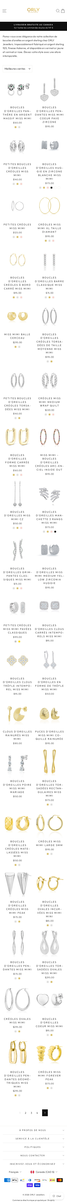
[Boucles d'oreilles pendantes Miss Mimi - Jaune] (19, 978)
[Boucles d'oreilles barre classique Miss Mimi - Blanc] (46, 297)
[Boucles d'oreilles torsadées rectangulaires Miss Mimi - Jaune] (48, 804)
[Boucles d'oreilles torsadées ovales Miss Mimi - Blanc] (48, 982)
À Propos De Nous (32, 1130)
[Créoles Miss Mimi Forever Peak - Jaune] (48, 1088)
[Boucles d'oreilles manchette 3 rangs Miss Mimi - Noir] (55, 531)
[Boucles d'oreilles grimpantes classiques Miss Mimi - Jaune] (17, 588)
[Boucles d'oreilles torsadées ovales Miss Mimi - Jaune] (51, 982)
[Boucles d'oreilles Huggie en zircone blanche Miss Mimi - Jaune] (44, 187)
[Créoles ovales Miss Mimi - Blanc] (15, 1031)
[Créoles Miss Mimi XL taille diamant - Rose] (53, 240)
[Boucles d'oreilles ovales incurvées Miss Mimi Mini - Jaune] (48, 925)
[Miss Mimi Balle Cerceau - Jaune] (15, 347)
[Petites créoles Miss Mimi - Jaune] (17, 237)
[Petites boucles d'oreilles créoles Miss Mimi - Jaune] (17, 184)
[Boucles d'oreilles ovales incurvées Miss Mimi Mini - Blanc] (51, 925)
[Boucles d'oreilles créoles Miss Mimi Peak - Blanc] (15, 921)
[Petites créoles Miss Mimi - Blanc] (14, 237)
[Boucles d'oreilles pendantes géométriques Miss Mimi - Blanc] (19, 1095)
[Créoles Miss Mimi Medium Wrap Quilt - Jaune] (49, 414)
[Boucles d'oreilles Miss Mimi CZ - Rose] (21, 528)
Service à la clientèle (33, 1138)
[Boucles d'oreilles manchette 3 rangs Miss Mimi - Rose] (51, 531)
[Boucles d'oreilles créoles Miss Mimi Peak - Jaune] (19, 921)
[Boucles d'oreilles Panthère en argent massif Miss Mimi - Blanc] (19, 127)
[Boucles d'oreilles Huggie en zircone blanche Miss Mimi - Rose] (48, 187)
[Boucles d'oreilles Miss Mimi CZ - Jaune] (17, 528)
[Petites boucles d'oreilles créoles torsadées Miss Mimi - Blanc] (15, 418)
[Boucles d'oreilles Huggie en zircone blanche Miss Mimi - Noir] (51, 187)
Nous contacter (32, 1155)
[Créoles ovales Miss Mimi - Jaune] (19, 1031)
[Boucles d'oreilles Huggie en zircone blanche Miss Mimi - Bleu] (55, 187)
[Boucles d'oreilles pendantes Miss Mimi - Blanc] (15, 978)
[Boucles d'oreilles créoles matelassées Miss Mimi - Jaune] (15, 865)
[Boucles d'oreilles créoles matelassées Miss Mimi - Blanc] (19, 865)
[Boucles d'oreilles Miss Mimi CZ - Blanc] (14, 528)
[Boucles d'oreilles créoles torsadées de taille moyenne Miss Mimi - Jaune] (51, 361)
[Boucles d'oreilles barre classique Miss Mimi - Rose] (53, 297)
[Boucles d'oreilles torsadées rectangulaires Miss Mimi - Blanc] (51, 804)
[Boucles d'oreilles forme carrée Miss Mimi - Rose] (21, 475)
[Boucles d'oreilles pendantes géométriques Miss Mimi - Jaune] (15, 1095)
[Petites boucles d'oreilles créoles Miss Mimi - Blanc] (14, 184)
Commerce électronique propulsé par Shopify (34, 1200)
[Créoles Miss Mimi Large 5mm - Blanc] (51, 854)
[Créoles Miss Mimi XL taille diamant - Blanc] (49, 240)
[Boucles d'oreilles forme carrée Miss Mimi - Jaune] (14, 475)
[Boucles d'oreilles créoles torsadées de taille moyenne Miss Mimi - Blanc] (48, 361)
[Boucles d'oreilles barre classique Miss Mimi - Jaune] (49, 297)
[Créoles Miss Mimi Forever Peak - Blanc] (51, 1088)
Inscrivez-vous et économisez (33, 1164)
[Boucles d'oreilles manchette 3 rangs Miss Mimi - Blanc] (44, 531)
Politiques (33, 1147)
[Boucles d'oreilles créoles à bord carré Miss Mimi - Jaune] (14, 297)
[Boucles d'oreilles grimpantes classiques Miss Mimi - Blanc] (14, 588)
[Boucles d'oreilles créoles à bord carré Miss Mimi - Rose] (21, 297)
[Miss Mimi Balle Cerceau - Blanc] (19, 347)
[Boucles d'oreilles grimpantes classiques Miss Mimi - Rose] (21, 588)
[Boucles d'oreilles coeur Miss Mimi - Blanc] (48, 1035)
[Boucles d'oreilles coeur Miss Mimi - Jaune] (51, 1035)
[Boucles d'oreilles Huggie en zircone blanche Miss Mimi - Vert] (59, 187)
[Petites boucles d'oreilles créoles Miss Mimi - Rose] (21, 184)
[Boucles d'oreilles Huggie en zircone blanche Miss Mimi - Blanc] (40, 187)
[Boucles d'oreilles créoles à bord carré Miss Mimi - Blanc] (17, 297)
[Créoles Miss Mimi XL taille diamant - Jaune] (46, 240)
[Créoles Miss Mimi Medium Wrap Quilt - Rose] (53, 414)
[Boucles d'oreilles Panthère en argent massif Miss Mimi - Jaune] (15, 127)
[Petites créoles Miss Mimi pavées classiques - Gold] (19, 641)
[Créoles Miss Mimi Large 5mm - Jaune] (48, 854)
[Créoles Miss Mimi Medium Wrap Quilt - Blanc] (46, 414)
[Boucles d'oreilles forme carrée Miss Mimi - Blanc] (17, 475)
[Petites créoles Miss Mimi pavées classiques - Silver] (15, 641)
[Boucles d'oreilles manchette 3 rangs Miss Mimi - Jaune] (48, 531)
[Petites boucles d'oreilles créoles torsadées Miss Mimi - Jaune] (19, 418)
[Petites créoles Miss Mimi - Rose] (21, 237)
